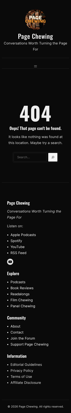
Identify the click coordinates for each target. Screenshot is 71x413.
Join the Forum (23, 338)
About (15, 326)
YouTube (18, 247)
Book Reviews (22, 288)
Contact (17, 332)
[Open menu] (35, 66)
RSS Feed (18, 253)
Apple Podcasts (23, 235)
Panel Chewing (23, 306)
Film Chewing (22, 300)
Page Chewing (35, 36)
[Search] (52, 157)
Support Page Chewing (29, 344)
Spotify (16, 241)
